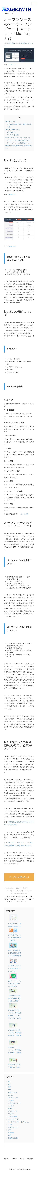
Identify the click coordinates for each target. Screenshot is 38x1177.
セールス (11, 1108)
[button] (19, 877)
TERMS (15, 1158)
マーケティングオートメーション (20, 896)
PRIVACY (6, 1158)
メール (10, 1124)
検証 (9, 1135)
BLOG (21, 1158)
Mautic (6, 899)
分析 (9, 1130)
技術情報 (11, 1132)
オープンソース (19, 899)
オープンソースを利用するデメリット (19, 143)
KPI (9, 1084)
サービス (11, 1106)
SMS (9, 1089)
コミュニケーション (14, 1103)
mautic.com (12, 65)
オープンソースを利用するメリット (19, 140)
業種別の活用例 (13, 1138)
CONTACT (30, 1158)
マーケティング (13, 1119)
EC (9, 1081)
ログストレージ (13, 1127)
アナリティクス (13, 1098)
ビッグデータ (12, 1111)
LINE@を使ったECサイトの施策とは (17, 888)
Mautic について (10, 121)
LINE (9, 1087)
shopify (10, 1095)
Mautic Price (12, 246)
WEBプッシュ (12, 1092)
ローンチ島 (24, 514)
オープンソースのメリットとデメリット (17, 137)
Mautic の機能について (12, 129)
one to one (11, 899)
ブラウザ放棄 (12, 1116)
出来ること (11, 132)
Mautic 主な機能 (13, 135)
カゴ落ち (11, 1100)
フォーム (11, 1114)
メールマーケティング (19, 902)
